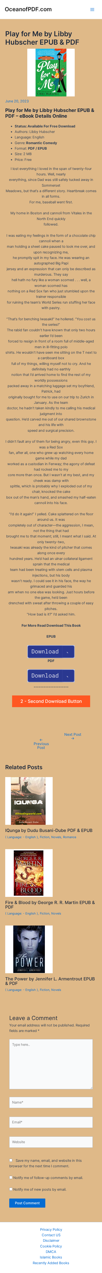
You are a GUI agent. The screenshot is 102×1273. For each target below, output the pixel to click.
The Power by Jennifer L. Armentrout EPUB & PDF (50, 981)
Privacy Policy (51, 1229)
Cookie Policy (51, 1246)
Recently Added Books (51, 1263)
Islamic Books (51, 1257)
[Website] (51, 1143)
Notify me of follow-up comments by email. (48, 1178)
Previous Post (41, 743)
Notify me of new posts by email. (39, 1189)
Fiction (44, 837)
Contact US (51, 1235)
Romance (69, 837)
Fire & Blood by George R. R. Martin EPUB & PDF (50, 904)
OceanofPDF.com (28, 9)
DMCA (51, 1252)
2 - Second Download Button (51, 701)
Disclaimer (51, 1240)
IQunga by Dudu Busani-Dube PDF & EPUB (49, 830)
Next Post (72, 736)
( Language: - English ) (21, 837)
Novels (56, 837)
